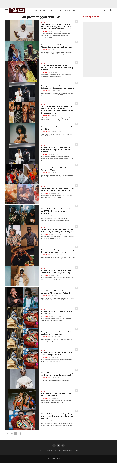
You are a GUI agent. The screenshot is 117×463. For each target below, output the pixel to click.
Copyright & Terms (51, 450)
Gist (74, 10)
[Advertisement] (58, 4)
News (51, 10)
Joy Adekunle (46, 31)
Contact (41, 450)
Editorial (67, 10)
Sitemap (75, 450)
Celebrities (43, 10)
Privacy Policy (67, 450)
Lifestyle (59, 10)
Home (35, 10)
